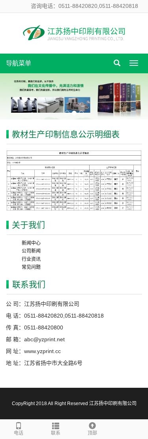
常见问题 (31, 267)
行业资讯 (31, 259)
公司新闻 (31, 251)
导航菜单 (18, 63)
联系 (55, 433)
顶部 (92, 433)
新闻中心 (31, 243)
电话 (18, 433)
